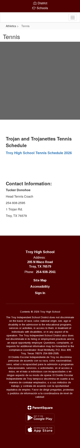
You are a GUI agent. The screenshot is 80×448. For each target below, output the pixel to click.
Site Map (40, 280)
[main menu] (72, 17)
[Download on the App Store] (40, 429)
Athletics (11, 26)
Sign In (40, 293)
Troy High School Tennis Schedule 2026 (39, 152)
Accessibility (40, 286)
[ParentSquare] (40, 408)
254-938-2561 (46, 272)
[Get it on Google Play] (40, 418)
